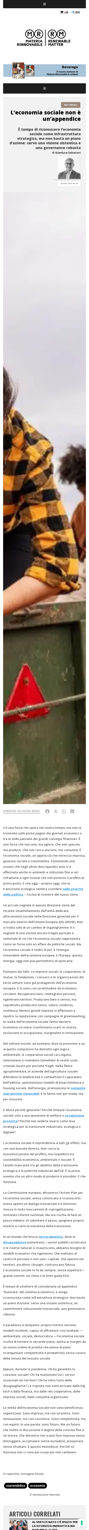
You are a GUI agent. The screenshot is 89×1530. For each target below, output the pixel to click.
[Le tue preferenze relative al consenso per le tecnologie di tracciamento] (82, 1523)
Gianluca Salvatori (68, 152)
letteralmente (51, 1237)
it (73, 12)
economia (37, 1486)
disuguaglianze (14, 1242)
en (78, 12)
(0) (66, 12)
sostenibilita (15, 1486)
